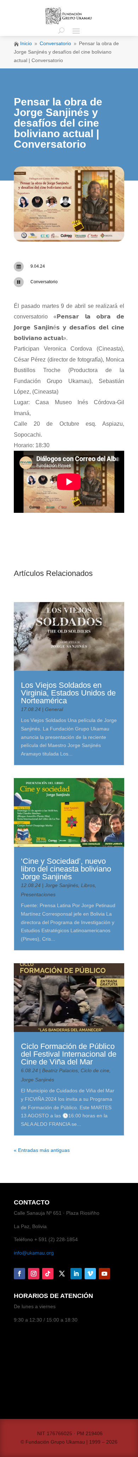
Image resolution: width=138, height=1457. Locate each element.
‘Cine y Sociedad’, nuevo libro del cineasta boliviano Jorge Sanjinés (66, 869)
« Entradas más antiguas (42, 1150)
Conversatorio (44, 281)
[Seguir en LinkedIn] (76, 1273)
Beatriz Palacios (60, 1070)
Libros (88, 885)
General (54, 709)
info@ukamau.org (34, 1253)
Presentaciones (38, 894)
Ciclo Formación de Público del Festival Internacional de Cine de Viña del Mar (68, 1054)
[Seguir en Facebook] (19, 1273)
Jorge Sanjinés (61, 885)
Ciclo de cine (95, 1070)
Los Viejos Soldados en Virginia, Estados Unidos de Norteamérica (68, 693)
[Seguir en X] (62, 1273)
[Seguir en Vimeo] (90, 1273)
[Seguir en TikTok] (47, 1273)
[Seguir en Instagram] (33, 1273)
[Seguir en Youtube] (104, 1273)
